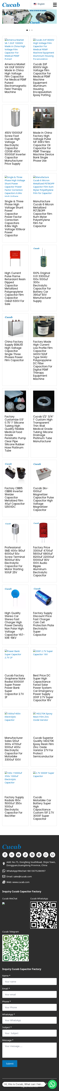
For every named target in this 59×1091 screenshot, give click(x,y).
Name (6, 976)
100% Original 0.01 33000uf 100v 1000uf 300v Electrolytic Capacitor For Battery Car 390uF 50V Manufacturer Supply (42, 287)
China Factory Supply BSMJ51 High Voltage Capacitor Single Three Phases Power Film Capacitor (14, 351)
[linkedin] (11, 854)
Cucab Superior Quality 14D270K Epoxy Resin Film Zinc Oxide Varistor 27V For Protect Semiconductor (43, 747)
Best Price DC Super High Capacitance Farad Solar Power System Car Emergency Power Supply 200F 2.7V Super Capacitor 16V (43, 688)
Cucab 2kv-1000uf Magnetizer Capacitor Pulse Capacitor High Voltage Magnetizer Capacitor (43, 499)
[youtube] (18, 854)
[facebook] (5, 854)
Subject (7, 1027)
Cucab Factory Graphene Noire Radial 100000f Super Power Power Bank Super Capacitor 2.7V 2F (15, 686)
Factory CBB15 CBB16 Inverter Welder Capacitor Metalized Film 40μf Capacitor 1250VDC (15, 497)
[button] (27, 30)
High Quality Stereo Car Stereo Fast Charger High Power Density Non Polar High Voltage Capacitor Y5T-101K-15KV (15, 626)
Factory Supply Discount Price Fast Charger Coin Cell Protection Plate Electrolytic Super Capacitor (43, 624)
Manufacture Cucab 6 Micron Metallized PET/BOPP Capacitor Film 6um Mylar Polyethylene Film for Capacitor (43, 214)
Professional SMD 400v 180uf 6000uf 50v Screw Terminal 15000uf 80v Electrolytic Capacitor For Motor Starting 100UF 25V (15, 560)
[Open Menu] (54, 4)
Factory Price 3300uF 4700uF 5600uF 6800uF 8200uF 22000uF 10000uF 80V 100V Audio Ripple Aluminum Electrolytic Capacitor (43, 561)
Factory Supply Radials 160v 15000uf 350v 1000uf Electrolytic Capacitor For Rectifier (14, 806)
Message (7, 1040)
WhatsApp (8, 1014)
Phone (6, 1001)
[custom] (25, 854)
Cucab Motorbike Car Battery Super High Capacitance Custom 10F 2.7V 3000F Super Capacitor (43, 808)
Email (6, 988)
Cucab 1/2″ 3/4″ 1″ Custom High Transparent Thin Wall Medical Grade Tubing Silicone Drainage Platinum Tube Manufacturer (43, 429)
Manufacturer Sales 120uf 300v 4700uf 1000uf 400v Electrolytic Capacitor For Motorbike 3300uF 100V (14, 748)
